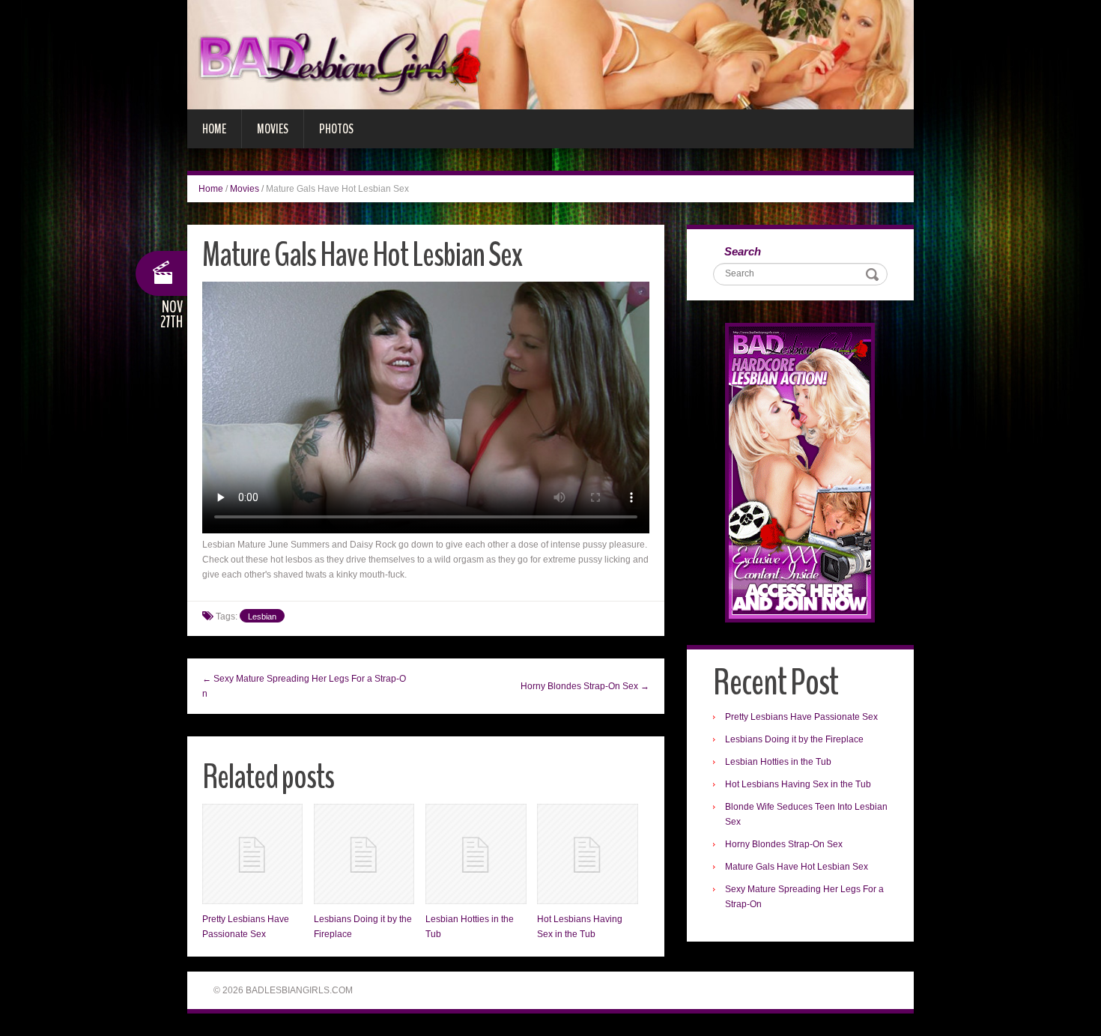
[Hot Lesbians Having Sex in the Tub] (587, 854)
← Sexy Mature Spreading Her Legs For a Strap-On (304, 686)
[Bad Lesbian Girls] (550, 54)
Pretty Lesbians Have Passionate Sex (801, 717)
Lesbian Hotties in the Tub (778, 762)
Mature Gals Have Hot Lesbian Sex (796, 866)
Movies (272, 129)
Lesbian (262, 616)
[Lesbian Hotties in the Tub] (475, 854)
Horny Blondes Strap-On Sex (784, 844)
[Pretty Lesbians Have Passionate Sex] (252, 854)
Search (742, 251)
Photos (336, 129)
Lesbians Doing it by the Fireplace (794, 739)
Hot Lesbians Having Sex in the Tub (798, 784)
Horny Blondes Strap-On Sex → (585, 686)
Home (214, 129)
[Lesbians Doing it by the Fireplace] (364, 854)
